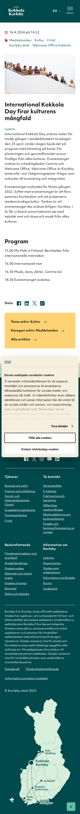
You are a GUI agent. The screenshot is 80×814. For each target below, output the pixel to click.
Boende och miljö (16, 486)
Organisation (52, 563)
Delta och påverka (17, 594)
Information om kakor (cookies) (26, 678)
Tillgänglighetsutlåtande (42, 669)
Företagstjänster (16, 515)
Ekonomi (11, 589)
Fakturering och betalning (54, 498)
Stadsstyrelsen (14, 569)
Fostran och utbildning (20, 491)
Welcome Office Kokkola (51, 45)
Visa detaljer (59, 426)
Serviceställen (52, 486)
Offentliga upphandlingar (53, 507)
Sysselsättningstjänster (20, 510)
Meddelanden (20, 40)
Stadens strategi (16, 583)
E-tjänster (50, 491)
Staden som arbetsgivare (51, 570)
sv (55, 11)
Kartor (47, 583)
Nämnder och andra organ (18, 576)
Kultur (39, 40)
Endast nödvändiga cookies (40, 449)
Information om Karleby (59, 578)
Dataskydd (12, 669)
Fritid (51, 40)
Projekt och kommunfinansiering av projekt (58, 528)
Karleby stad (19, 45)
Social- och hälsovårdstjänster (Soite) (17, 500)
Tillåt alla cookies (40, 437)
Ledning (48, 558)
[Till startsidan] (16, 11)
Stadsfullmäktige (16, 563)
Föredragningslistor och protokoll (21, 556)
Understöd (50, 589)
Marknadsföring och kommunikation (57, 517)
